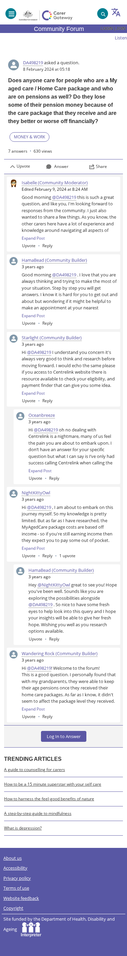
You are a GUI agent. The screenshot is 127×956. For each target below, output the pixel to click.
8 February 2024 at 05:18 (46, 69)
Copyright (13, 908)
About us (12, 858)
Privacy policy (17, 878)
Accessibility (15, 868)
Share (101, 166)
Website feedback (21, 898)
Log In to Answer (64, 736)
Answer (61, 166)
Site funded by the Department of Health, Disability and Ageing (59, 924)
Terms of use (16, 888)
